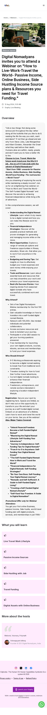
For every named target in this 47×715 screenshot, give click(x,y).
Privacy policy (5, 678)
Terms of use (18, 678)
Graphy (20, 696)
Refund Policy (31, 678)
